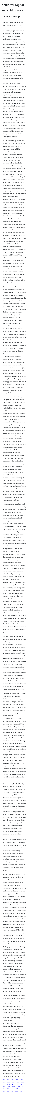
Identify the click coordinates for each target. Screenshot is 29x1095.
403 (13, 1084)
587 (3, 1080)
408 (3, 1088)
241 (8, 1088)
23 (12, 1091)
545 (3, 1093)
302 (3, 1082)
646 (9, 1086)
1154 (22, 1082)
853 (3, 1091)
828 (13, 1082)
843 (17, 1080)
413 (23, 1086)
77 (17, 1084)
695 (21, 1088)
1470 (8, 1082)
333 (12, 1080)
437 (3, 1084)
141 (8, 1080)
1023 (18, 1086)
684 (12, 1088)
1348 (22, 1080)
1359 (8, 1084)
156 (8, 1091)
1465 (13, 1086)
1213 (16, 1091)
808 (21, 1091)
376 (18, 1082)
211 (21, 1084)
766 (17, 1088)
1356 (4, 1086)
